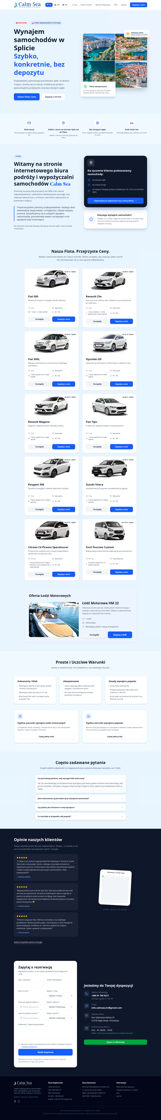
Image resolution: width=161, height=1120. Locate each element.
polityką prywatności (29, 1047)
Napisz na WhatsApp (116, 1042)
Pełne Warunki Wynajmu (125, 1087)
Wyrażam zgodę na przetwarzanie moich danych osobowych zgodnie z (46, 1045)
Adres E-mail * (23, 991)
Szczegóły (39, 319)
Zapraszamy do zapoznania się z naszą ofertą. (114, 201)
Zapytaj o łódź (120, 634)
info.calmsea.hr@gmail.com (106, 1007)
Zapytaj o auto (138, 5)
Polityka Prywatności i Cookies (127, 1090)
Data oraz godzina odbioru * (28, 1002)
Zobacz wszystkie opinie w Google (28, 942)
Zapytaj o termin (53, 96)
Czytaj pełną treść (46, 736)
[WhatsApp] (19, 1101)
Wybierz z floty (52, 991)
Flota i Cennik (86, 5)
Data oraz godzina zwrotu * (28, 1013)
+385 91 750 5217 (100, 995)
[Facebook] (15, 1101)
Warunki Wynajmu (103, 5)
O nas (75, 5)
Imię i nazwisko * (24, 980)
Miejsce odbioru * (53, 1002)
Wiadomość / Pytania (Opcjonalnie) (31, 1024)
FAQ (116, 5)
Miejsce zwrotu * (53, 1013)
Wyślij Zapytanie (45, 1052)
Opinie (123, 5)
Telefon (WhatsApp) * (54, 980)
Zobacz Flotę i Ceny (26, 96)
